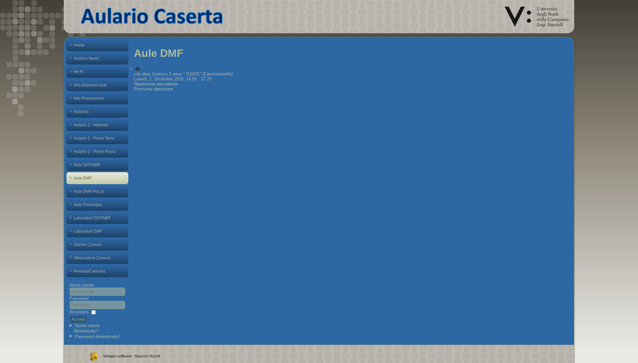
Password (78, 298)
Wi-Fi (78, 71)
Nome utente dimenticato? (87, 328)
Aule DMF (83, 178)
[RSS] (93, 356)
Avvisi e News (86, 58)
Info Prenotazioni (89, 98)
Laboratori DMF (88, 231)
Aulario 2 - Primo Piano (95, 151)
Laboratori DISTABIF (92, 218)
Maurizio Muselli (147, 356)
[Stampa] (137, 68)
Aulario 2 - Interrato (91, 125)
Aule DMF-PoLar (89, 191)
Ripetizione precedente (156, 83)
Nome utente (81, 285)
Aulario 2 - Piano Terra (94, 138)
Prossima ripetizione (153, 88)
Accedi (78, 319)
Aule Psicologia (88, 204)
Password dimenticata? (97, 336)
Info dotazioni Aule (90, 85)
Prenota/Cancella (89, 271)
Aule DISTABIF (87, 165)
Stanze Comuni (88, 244)
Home (79, 45)
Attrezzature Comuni (92, 258)
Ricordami (79, 311)
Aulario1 (81, 111)
